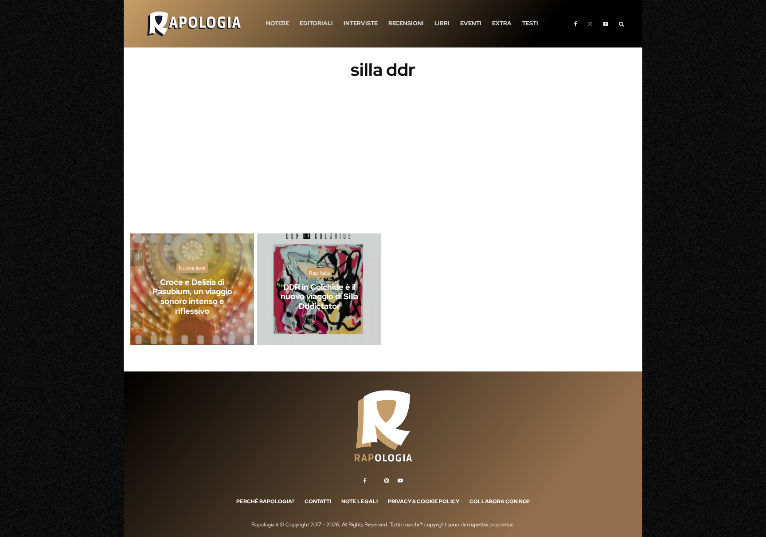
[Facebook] (575, 23)
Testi (530, 23)
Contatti (318, 501)
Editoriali (316, 23)
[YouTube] (606, 23)
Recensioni (406, 23)
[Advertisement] (383, 164)
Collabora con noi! (499, 501)
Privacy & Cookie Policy (423, 501)
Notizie (277, 23)
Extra (502, 23)
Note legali (359, 501)
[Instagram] (590, 23)
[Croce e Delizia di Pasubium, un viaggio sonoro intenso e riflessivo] (192, 289)
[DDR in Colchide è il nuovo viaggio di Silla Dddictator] (319, 289)
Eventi (470, 23)
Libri (441, 23)
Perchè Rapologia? (265, 501)
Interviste (361, 23)
